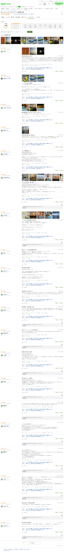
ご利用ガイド (42, 1)
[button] (3, 40)
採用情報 (21, 549)
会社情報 (5, 549)
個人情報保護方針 (10, 549)
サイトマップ (47, 1)
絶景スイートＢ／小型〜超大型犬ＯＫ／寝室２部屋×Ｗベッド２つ (35, 144)
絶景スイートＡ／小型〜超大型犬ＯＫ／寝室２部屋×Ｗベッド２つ (35, 98)
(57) (31, 17)
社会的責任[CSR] (16, 549)
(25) (18, 17)
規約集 (25, 549)
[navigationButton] (62, 40)
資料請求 (28, 549)
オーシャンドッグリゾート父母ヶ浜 (12, 12)
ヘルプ (38, 1)
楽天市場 (56, 1)
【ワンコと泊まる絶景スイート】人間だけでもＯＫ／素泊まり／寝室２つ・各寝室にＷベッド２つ (39, 67)
